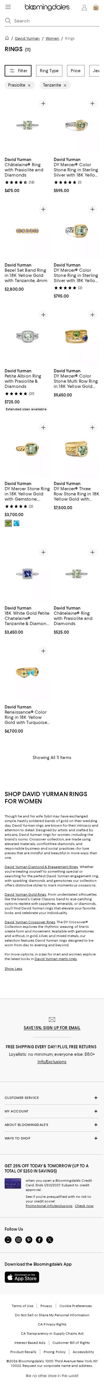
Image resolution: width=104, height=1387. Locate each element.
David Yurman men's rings (56, 959)
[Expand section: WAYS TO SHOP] (52, 1138)
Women (53, 38)
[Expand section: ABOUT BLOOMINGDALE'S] (52, 1124)
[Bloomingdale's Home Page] (47, 7)
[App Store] (22, 1277)
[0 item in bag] (95, 7)
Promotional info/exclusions (49, 1206)
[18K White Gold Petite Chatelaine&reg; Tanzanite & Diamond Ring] (27, 573)
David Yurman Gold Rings (26, 894)
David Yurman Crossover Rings (30, 922)
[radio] (8, 523)
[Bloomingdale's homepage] (8, 39)
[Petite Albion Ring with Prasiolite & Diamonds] (27, 336)
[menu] (8, 6)
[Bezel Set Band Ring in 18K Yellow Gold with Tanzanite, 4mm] (27, 230)
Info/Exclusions (52, 1062)
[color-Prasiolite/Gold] (8, 523)
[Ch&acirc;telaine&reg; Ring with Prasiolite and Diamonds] (27, 125)
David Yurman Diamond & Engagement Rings (41, 867)
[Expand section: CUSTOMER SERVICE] (52, 1097)
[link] (27, 174)
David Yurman (27, 38)
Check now (84, 1206)
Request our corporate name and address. (58, 1366)
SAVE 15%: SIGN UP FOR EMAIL (52, 1028)
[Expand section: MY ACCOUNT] (52, 1111)
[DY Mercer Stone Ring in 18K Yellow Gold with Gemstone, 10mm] (27, 449)
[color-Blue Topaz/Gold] (16, 523)
